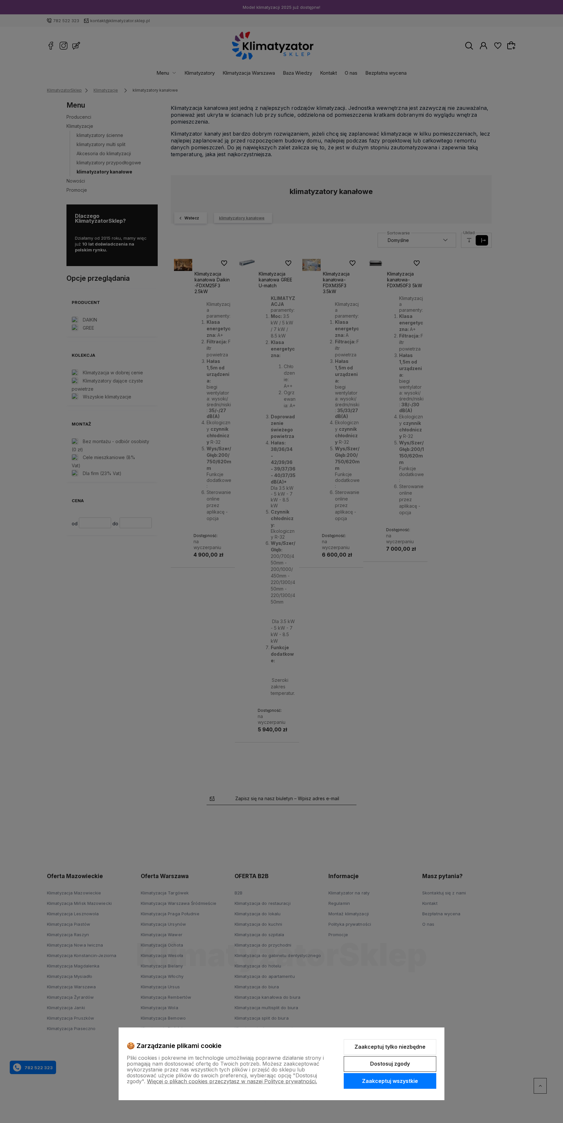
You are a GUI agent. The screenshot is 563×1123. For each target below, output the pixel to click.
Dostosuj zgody (390, 1063)
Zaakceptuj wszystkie (390, 1081)
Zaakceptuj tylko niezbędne (390, 1046)
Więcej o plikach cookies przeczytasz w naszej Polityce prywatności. (232, 1081)
